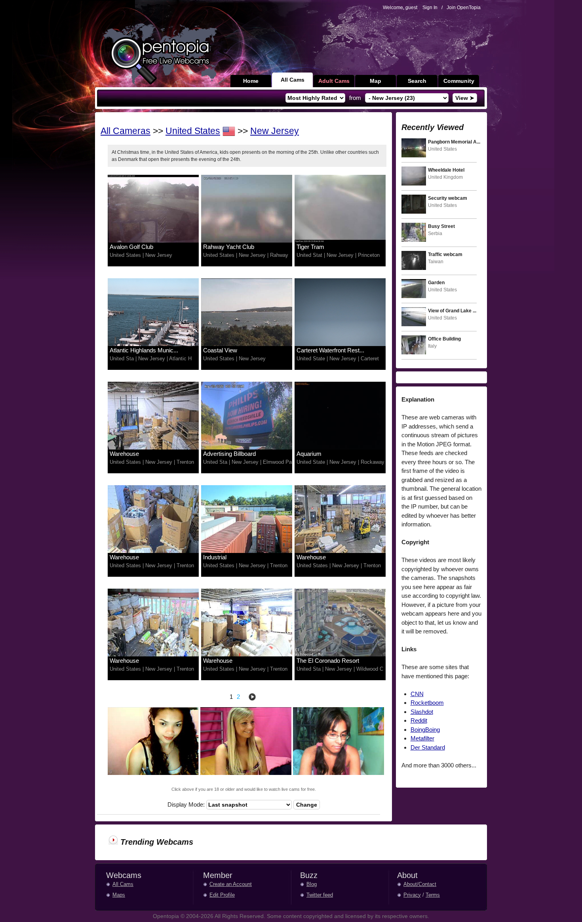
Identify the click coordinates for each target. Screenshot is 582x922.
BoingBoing (425, 729)
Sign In (429, 7)
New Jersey (274, 131)
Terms (433, 895)
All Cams (292, 80)
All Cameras (125, 131)
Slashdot (422, 711)
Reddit (419, 720)
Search (417, 81)
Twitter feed (319, 895)
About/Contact (419, 884)
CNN (417, 694)
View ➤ (464, 98)
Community (458, 81)
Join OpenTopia (464, 7)
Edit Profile (222, 895)
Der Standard (428, 747)
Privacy (412, 895)
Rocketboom (427, 702)
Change (306, 804)
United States (192, 131)
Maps (118, 895)
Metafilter (422, 738)
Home (251, 81)
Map (375, 81)
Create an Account (230, 884)
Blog (311, 884)
